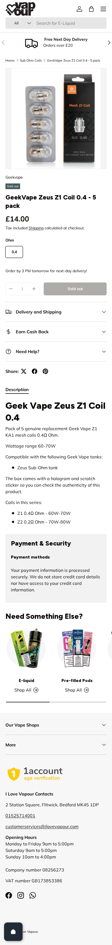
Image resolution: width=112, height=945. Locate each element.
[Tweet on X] (23, 371)
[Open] (13, 931)
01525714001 (20, 815)
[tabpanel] (56, 462)
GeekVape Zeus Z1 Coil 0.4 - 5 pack (73, 60)
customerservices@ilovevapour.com (42, 826)
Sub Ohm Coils (31, 60)
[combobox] (56, 23)
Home (10, 60)
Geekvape (14, 177)
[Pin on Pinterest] (45, 371)
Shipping (36, 228)
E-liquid (26, 680)
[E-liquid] (26, 648)
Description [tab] (17, 389)
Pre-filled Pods (77, 680)
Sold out (75, 288)
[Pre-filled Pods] (77, 648)
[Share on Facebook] (34, 371)
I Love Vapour (27, 932)
